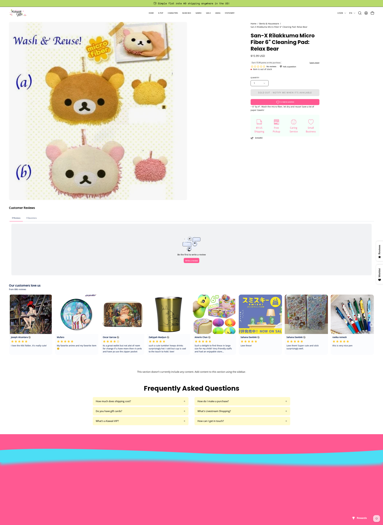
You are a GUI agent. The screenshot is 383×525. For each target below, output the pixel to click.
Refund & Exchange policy (116, 474)
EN (350, 13)
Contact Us (182, 469)
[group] (191, 3)
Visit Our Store (184, 464)
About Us (107, 464)
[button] (160, 13)
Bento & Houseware (269, 23)
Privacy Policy (109, 489)
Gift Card (181, 479)
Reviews (180, 489)
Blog (178, 484)
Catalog (106, 479)
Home (253, 23)
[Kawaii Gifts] (18, 13)
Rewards (106, 469)
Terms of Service (111, 484)
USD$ (340, 13)
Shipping (181, 474)
